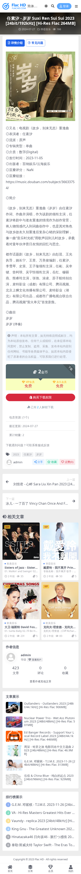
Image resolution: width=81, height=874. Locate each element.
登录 (66, 6)
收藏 (54, 462)
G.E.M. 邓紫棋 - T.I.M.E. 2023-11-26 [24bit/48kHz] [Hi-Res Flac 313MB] (49, 763)
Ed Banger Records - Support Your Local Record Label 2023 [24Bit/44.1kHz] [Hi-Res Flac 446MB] (49, 735)
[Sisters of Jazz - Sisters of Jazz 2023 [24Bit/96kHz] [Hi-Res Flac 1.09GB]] (21, 541)
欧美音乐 (12, 563)
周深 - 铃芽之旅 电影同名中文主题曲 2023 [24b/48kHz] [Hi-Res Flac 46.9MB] (49, 750)
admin (17, 462)
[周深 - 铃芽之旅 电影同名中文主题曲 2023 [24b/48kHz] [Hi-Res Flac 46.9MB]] (14, 750)
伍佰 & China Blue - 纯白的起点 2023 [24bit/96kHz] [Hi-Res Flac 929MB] (49, 777)
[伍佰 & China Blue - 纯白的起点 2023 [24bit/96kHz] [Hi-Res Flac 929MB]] (14, 779)
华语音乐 (46, 29)
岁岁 (39, 454)
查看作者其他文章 (40, 681)
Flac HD (39, 859)
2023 (16, 454)
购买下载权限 (42, 397)
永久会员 (61, 382)
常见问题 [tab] (37, 43)
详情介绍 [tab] (17, 43)
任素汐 (28, 454)
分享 (40, 462)
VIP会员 (30, 382)
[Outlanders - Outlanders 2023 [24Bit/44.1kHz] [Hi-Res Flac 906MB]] (14, 707)
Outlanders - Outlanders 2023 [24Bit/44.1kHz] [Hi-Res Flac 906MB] (49, 705)
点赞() (69, 462)
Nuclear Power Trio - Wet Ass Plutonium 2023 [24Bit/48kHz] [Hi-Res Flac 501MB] (49, 721)
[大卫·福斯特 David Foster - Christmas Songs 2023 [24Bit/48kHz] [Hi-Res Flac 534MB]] (21, 600)
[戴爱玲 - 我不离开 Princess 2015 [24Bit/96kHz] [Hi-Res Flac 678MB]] (60, 541)
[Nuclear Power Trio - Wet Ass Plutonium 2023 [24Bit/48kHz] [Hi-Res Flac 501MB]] (14, 721)
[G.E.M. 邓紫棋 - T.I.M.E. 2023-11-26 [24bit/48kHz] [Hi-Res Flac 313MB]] (14, 765)
